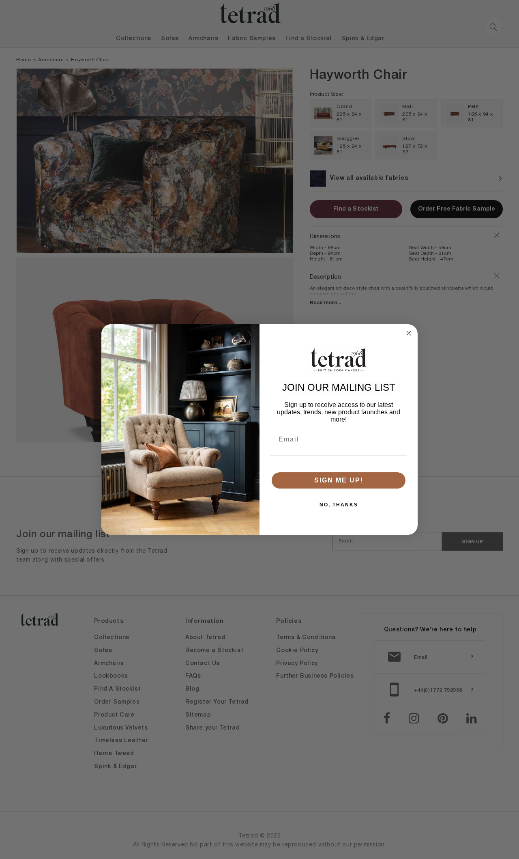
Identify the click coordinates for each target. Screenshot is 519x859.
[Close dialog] (409, 333)
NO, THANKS (339, 505)
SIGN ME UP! (338, 480)
